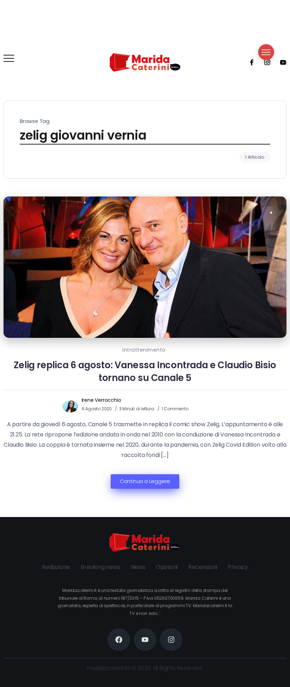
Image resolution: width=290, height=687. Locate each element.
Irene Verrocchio (101, 400)
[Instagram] (265, 62)
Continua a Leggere (145, 481)
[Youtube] (280, 62)
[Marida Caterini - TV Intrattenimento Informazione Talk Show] (145, 62)
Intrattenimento (144, 349)
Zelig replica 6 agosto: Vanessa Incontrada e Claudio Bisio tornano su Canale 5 (145, 371)
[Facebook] (249, 62)
